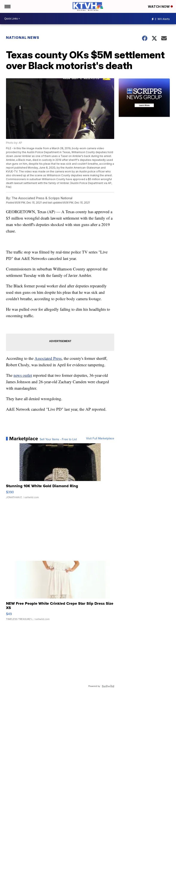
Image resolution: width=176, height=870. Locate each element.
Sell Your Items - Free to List (58, 439)
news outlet (23, 375)
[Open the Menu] (7, 6)
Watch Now (159, 7)
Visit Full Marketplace (100, 438)
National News (22, 37)
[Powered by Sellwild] (108, 686)
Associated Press (48, 358)
